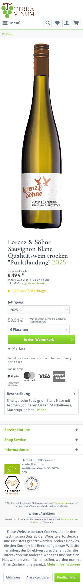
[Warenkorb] (76, 23)
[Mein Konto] (66, 23)
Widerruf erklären (42, 514)
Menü (15, 22)
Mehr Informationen (63, 564)
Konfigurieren (67, 577)
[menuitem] (11, 23)
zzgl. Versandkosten (34, 283)
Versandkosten (62, 503)
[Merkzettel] (57, 23)
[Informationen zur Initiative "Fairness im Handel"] (12, 485)
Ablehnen (13, 577)
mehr (41, 409)
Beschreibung (18, 393)
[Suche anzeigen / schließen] (47, 23)
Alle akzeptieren (38, 577)
